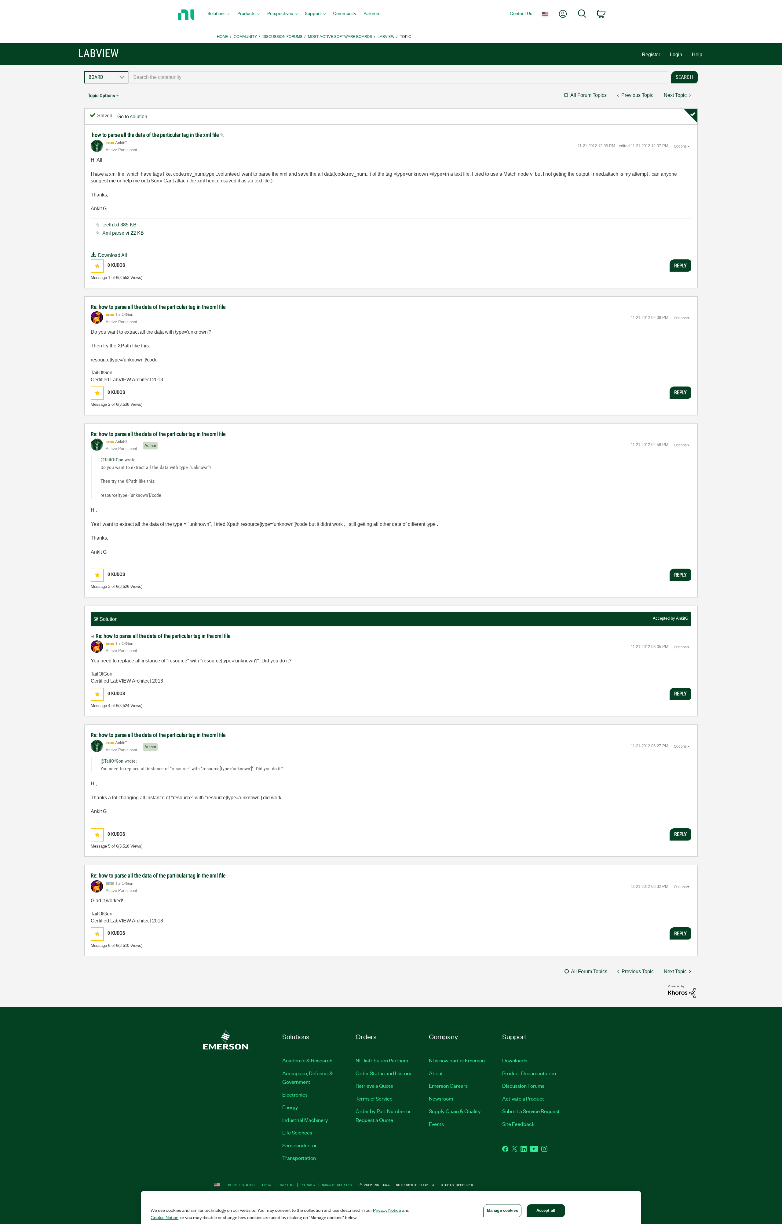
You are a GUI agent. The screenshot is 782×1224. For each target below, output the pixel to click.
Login (676, 54)
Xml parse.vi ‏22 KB (123, 233)
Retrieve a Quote (374, 1085)
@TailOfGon (111, 460)
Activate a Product (523, 1098)
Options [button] (680, 146)
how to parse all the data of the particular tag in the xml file (156, 135)
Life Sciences (297, 1132)
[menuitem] (219, 15)
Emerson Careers (448, 1085)
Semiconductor (299, 1145)
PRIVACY (308, 1184)
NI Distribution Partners (382, 1060)
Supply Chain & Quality (455, 1111)
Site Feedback (518, 1123)
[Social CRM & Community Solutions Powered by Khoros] (682, 991)
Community (245, 36)
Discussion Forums (282, 36)
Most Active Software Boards (340, 36)
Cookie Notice (164, 1217)
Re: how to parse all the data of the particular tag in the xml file (158, 307)
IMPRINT (286, 1184)
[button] (97, 266)
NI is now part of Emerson (457, 1060)
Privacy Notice (387, 1210)
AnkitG (682, 618)
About (436, 1073)
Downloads (514, 1060)
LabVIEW (386, 36)
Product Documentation (529, 1073)
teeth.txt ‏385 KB (119, 224)
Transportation (299, 1157)
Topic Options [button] (101, 95)
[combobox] (398, 77)
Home (222, 36)
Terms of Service (374, 1098)
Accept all (545, 1210)
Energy (290, 1107)
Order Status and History (383, 1073)
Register (651, 54)
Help (697, 54)
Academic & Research (307, 1060)
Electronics (295, 1094)
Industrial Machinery (305, 1119)
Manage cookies (337, 1184)
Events (436, 1123)
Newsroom (441, 1098)
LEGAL (267, 1184)
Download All (112, 255)
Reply (680, 265)
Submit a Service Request (531, 1111)
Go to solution (132, 116)
